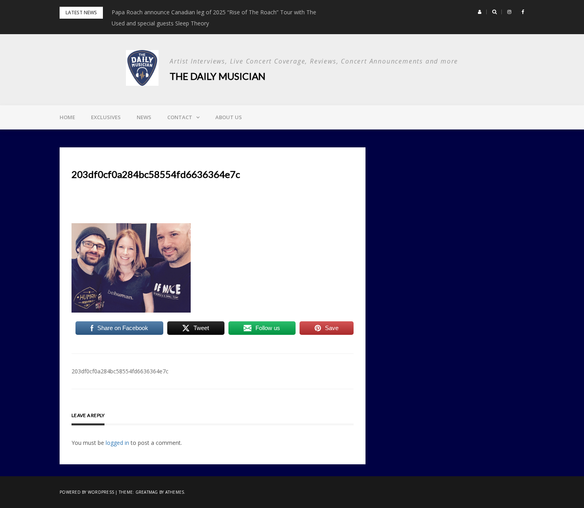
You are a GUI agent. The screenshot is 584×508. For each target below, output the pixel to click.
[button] (479, 12)
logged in (117, 442)
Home (67, 117)
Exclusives (106, 117)
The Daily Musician (217, 76)
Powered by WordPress (87, 492)
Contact (179, 117)
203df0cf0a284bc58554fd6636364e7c (120, 371)
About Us (228, 117)
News (144, 117)
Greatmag (146, 492)
